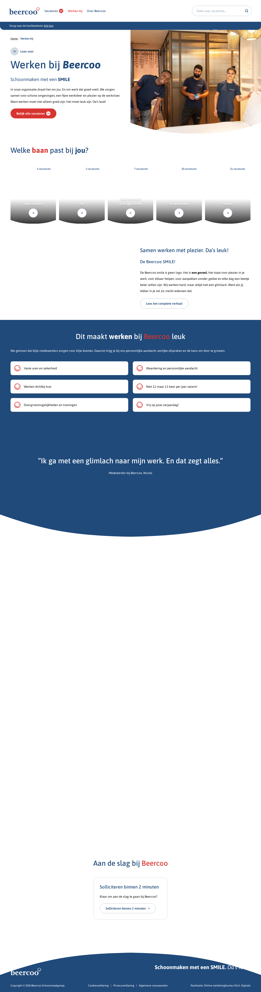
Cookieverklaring (98, 985)
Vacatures (53, 11)
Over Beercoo (96, 11)
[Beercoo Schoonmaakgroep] (24, 11)
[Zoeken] (247, 11)
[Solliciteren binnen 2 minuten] (130, 898)
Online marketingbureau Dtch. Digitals (227, 985)
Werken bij (75, 11)
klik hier (48, 25)
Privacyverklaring (123, 985)
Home (14, 38)
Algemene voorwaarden (153, 985)
